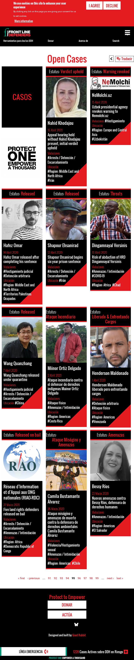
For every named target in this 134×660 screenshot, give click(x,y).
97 (85, 578)
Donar (51, 41)
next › (110, 578)
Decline (112, 5)
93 (61, 578)
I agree (94, 5)
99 (97, 578)
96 (79, 578)
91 (49, 578)
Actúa (67, 614)
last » (120, 578)
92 (55, 578)
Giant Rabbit (79, 635)
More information (23, 21)
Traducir (126, 58)
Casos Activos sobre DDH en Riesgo (98, 652)
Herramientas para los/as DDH (18, 41)
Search (116, 41)
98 (91, 578)
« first (21, 578)
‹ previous (34, 578)
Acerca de (83, 41)
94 (67, 578)
